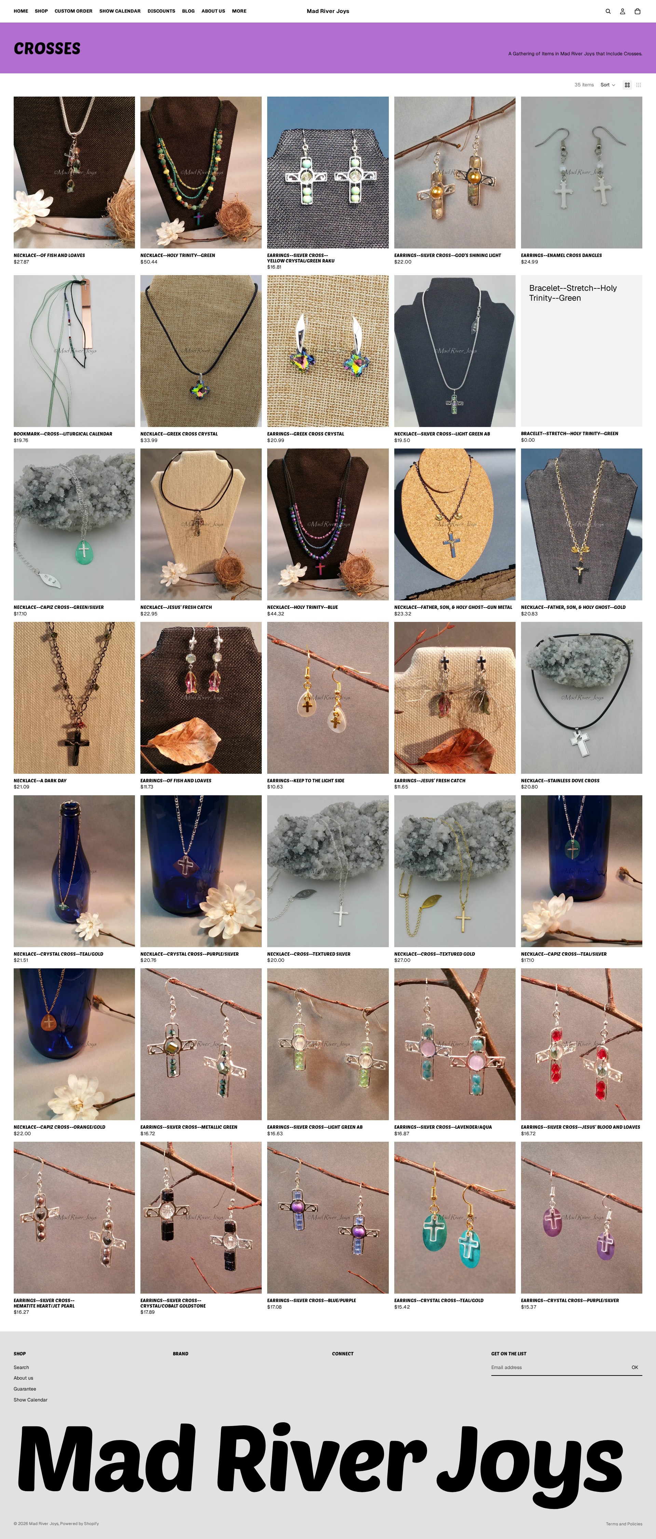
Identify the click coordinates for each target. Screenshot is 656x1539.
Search (21, 1367)
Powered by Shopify (79, 1523)
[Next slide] (124, 172)
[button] (608, 84)
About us (23, 1378)
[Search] (608, 11)
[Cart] (637, 11)
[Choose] (124, 417)
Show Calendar (30, 1399)
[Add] (124, 238)
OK (635, 1367)
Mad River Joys (43, 1523)
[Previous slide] (24, 172)
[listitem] (239, 11)
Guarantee (25, 1389)
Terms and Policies (624, 1524)
